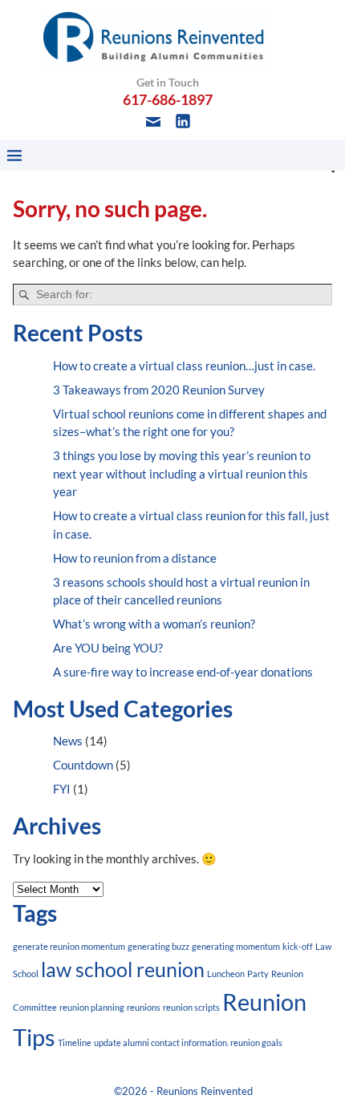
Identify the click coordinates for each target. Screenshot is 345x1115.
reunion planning (91, 1007)
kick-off (297, 946)
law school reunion (123, 969)
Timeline (74, 1042)
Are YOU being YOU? (108, 647)
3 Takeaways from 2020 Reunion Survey (159, 389)
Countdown (83, 764)
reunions (143, 1007)
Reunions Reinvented (204, 1091)
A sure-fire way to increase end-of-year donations (183, 672)
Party (258, 973)
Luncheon (226, 973)
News (68, 740)
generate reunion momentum (69, 946)
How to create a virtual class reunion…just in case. (184, 365)
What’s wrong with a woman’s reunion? (154, 623)
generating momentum (236, 946)
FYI (62, 789)
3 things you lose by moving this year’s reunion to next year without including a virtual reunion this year (181, 473)
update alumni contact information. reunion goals (188, 1042)
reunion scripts (191, 1007)
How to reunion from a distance (135, 558)
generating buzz (158, 946)
